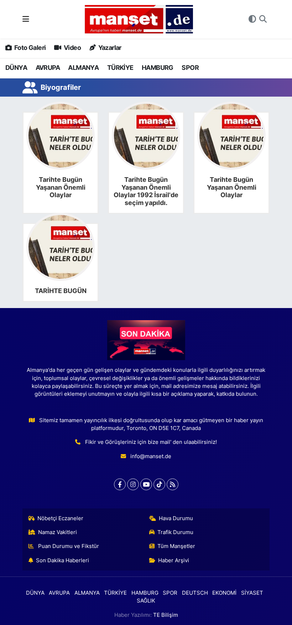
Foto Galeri (29, 47)
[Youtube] (146, 484)
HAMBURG (157, 67)
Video (72, 47)
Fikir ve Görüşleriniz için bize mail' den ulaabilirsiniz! (151, 442)
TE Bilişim (165, 615)
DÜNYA (16, 67)
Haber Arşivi (173, 560)
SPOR (190, 67)
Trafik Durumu (175, 532)
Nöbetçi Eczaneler (60, 518)
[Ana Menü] (25, 18)
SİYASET (252, 593)
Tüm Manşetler (176, 546)
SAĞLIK (146, 601)
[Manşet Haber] (139, 19)
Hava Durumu (176, 518)
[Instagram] (133, 484)
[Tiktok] (159, 484)
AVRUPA (48, 67)
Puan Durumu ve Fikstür (68, 546)
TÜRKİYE (120, 67)
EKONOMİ (224, 593)
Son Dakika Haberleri (62, 560)
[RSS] (172, 484)
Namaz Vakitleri (57, 532)
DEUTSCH (195, 593)
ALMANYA (83, 67)
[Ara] (263, 19)
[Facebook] (120, 484)
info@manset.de (150, 456)
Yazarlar (109, 47)
